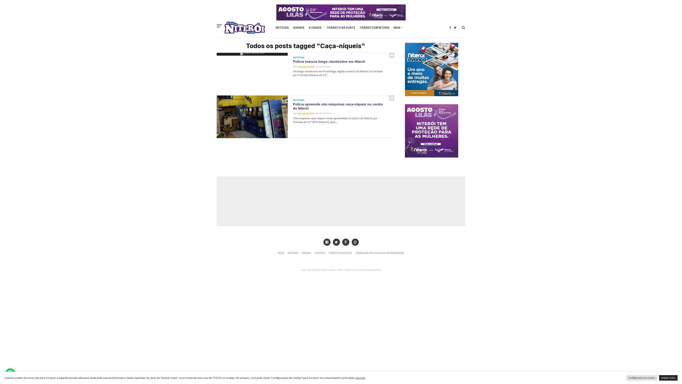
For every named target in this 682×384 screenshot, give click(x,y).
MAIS (397, 27)
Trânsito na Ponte (341, 27)
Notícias (282, 27)
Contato (319, 252)
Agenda (298, 27)
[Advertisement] (341, 201)
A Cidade (315, 27)
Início (281, 252)
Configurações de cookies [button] (642, 377)
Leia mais (360, 377)
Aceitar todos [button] (668, 377)
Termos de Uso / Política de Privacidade (379, 252)
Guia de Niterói (306, 67)
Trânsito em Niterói (374, 27)
